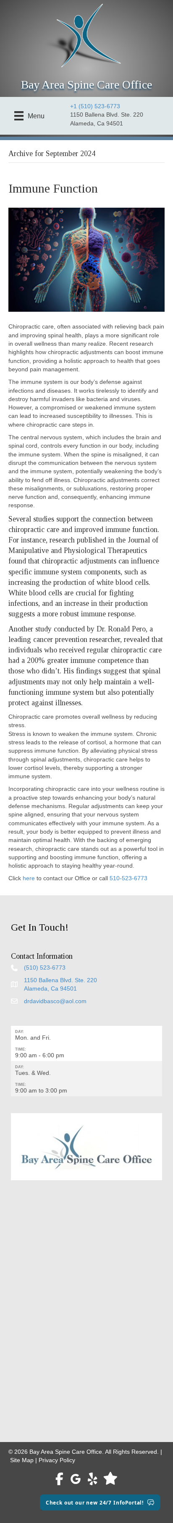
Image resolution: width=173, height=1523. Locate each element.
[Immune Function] (86, 259)
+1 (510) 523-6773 (95, 106)
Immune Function (53, 188)
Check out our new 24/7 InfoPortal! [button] (95, 1502)
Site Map (22, 1460)
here (29, 878)
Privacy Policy (57, 1460)
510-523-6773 (128, 878)
